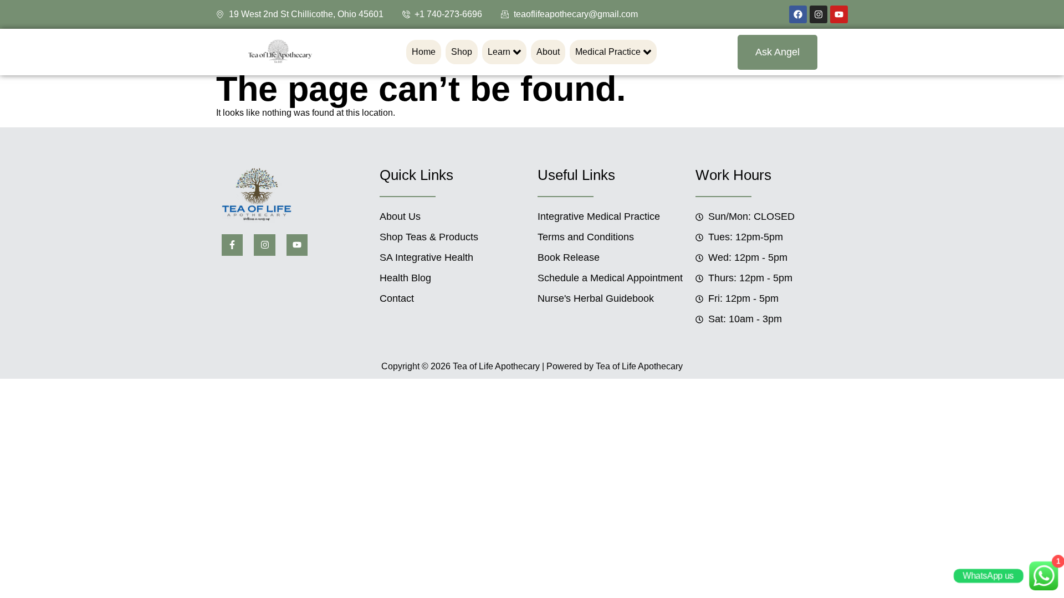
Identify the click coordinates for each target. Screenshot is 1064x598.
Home (424, 51)
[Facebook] (798, 14)
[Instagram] (818, 14)
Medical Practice (608, 51)
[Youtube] (839, 14)
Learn (499, 51)
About (548, 51)
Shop (461, 51)
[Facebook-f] (232, 244)
